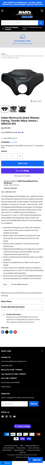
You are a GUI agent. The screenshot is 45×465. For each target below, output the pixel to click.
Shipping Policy (19, 450)
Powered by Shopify (22, 457)
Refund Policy (7, 450)
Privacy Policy (21, 448)
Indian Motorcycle (10, 138)
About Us (22, 452)
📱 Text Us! (35, 460)
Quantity (4, 151)
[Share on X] (7, 332)
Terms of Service (33, 448)
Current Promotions (11, 445)
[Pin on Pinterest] (15, 332)
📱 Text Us (6, 463)
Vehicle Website (8, 448)
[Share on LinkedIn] (11, 332)
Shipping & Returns (31, 445)
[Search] (41, 22)
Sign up (34, 404)
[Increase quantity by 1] (20, 156)
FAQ (21, 445)
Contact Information (33, 450)
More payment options (22, 176)
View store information (10, 188)
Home (3, 54)
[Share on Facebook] (2, 332)
